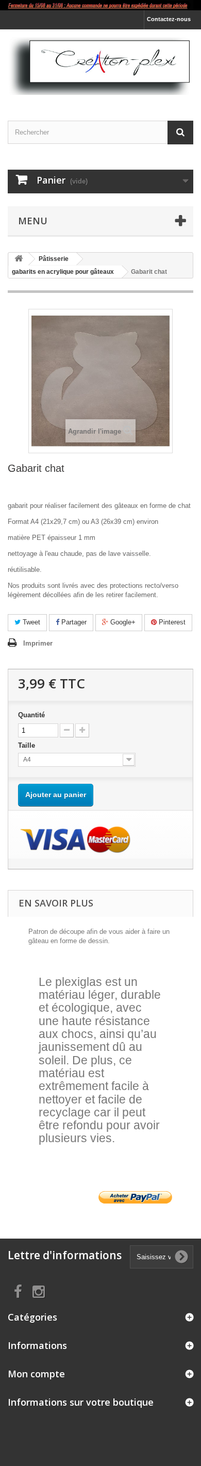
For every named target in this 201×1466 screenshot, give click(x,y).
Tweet (30, 622)
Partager (73, 622)
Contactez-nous (169, 19)
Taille (27, 745)
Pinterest (171, 622)
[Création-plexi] (100, 66)
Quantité (31, 715)
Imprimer (38, 643)
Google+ (122, 622)
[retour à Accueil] (18, 259)
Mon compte (36, 1374)
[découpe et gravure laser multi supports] (100, 5)
